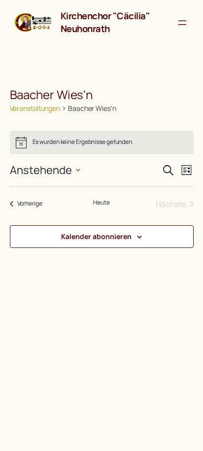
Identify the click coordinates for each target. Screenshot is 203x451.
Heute (101, 203)
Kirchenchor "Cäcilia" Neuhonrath (105, 22)
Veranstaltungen (35, 108)
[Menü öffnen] (182, 23)
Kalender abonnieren (96, 236)
